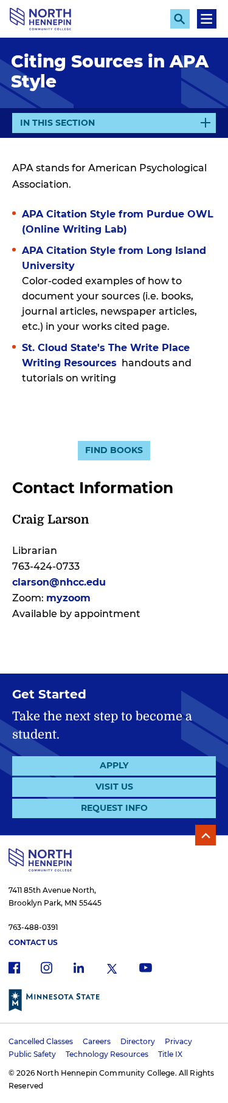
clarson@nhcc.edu (59, 582)
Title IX (170, 1054)
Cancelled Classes (41, 1041)
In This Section (57, 125)
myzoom (68, 598)
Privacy (178, 1041)
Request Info (114, 807)
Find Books (114, 450)
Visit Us (114, 786)
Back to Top (205, 835)
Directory (137, 1041)
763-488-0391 (33, 927)
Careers (97, 1041)
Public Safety (32, 1054)
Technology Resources (107, 1054)
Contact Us (33, 942)
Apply (114, 765)
